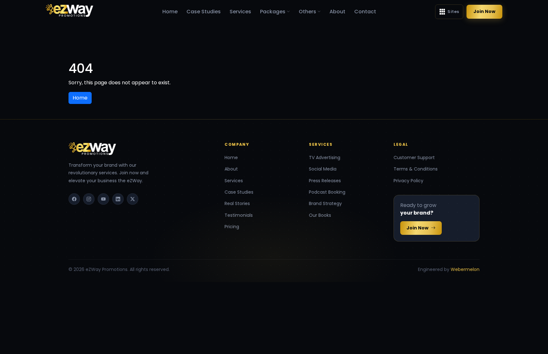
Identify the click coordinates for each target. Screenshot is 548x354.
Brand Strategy (325, 203)
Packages (272, 11)
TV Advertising (324, 157)
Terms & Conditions (416, 169)
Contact (365, 11)
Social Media (322, 169)
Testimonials (239, 215)
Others (307, 11)
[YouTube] (103, 199)
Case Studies (203, 11)
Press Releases (325, 180)
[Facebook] (74, 199)
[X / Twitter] (132, 199)
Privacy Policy (408, 180)
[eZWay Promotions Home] (69, 10)
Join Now (484, 11)
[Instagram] (89, 199)
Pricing (232, 226)
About (337, 11)
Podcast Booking (327, 192)
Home (170, 11)
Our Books (320, 215)
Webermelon (465, 269)
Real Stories (237, 203)
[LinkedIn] (118, 199)
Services (240, 11)
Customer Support (414, 157)
